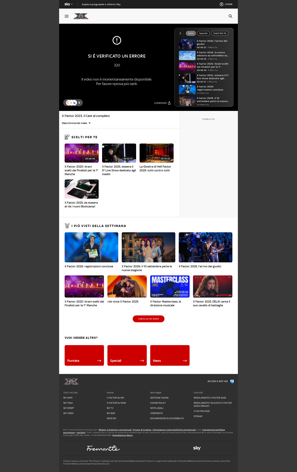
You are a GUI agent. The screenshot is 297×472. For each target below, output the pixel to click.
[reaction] (74, 102)
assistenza (69, 432)
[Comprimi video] (181, 33)
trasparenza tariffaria (213, 430)
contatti (81, 432)
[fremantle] (103, 448)
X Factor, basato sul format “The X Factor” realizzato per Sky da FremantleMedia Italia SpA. (104, 461)
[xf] (82, 16)
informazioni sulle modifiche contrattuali (174, 430)
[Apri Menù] (69, 16)
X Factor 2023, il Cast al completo (86, 116)
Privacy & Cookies (142, 430)
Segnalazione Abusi (122, 435)
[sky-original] (197, 448)
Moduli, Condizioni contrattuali (115, 430)
